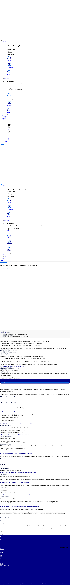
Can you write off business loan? (4, 372)
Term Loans (8, 74)
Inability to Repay (3, 366)
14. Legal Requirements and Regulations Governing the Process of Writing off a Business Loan (10, 368)
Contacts (3, 119)
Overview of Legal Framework (4, 369)
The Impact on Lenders (3, 334)
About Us (1, 536)
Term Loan (1, 550)
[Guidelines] (9, 250)
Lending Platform (9, 97)
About (1, 558)
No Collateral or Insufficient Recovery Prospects (6, 367)
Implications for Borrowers (3, 337)
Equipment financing (10, 67)
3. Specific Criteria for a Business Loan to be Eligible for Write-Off (7, 338)
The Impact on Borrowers (3, 333)
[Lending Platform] (9, 96)
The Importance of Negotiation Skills (5, 351)
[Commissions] (9, 243)
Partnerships (3, 79)
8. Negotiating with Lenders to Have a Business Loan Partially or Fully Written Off (9, 350)
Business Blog (2, 554)
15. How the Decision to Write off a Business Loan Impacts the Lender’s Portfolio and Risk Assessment (11, 370)
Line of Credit (9, 60)
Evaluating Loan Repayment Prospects (5, 349)
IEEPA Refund (4, 118)
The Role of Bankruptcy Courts (4, 336)
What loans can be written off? (4, 373)
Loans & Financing (4, 41)
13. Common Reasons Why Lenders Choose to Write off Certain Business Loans (9, 365)
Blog (3, 257)
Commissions (9, 105)
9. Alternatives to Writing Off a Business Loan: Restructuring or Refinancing (8, 352)
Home (0, 261)
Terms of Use (2, 563)
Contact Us (2, 535)
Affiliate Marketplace (3, 559)
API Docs (1, 556)
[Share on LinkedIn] (3, 268)
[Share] (2, 268)
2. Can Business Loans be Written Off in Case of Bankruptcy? (7, 335)
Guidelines (8, 112)
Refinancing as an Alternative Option (5, 354)
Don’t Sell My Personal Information (4, 565)
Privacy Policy (2, 564)
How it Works (5, 117)
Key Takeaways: (2, 331)
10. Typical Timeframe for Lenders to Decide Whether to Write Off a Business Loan (9, 355)
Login (6, 141)
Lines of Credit (2, 549)
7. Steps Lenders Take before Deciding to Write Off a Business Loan (7, 348)
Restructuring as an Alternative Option (5, 353)
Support (1, 539)
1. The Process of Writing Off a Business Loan (5, 332)
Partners (1, 555)
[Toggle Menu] (1, 40)
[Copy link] (7, 268)
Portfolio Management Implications (4, 371)
